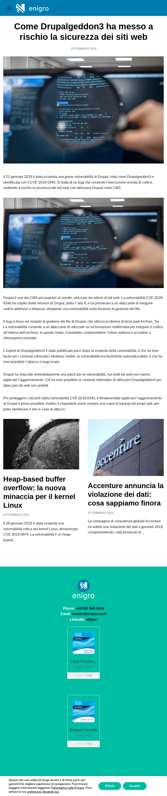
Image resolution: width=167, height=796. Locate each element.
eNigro (91, 619)
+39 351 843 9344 (90, 608)
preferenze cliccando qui (43, 792)
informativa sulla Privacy (68, 788)
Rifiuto (110, 786)
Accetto (134, 786)
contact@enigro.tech (89, 614)
